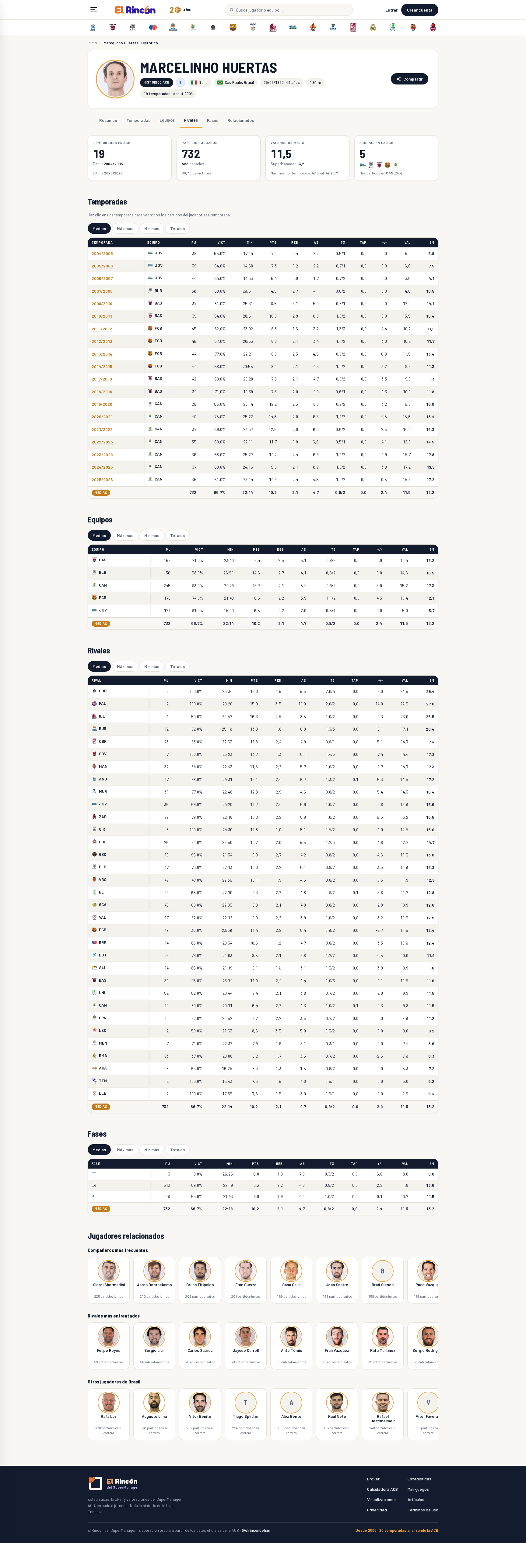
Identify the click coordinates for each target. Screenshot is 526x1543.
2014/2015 (102, 366)
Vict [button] (222, 242)
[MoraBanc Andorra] (93, 27)
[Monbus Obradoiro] (353, 27)
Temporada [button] (102, 242)
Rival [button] (96, 680)
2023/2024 (102, 454)
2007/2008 (102, 291)
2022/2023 (102, 441)
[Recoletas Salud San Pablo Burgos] (173, 27)
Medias (99, 228)
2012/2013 (102, 341)
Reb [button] (294, 242)
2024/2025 (102, 467)
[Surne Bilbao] (133, 27)
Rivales (191, 119)
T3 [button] (343, 242)
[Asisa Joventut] (293, 27)
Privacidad (377, 1509)
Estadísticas (419, 1478)
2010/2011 (102, 316)
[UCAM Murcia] (333, 27)
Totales (177, 228)
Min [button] (250, 242)
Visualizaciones (381, 1499)
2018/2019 (102, 391)
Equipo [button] (153, 242)
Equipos (167, 119)
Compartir (413, 78)
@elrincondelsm (256, 1530)
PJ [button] (193, 242)
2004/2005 (102, 253)
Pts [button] (273, 242)
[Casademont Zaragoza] (433, 27)
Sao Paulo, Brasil (239, 82)
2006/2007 (102, 278)
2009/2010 (102, 303)
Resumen (108, 119)
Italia (203, 82)
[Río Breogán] (153, 27)
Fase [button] (96, 1164)
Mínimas (151, 228)
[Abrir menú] (94, 10)
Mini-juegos (418, 1489)
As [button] (316, 242)
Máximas (125, 228)
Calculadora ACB (382, 1489)
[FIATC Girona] (253, 27)
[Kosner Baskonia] (113, 27)
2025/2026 (102, 479)
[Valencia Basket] (413, 27)
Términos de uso (423, 1509)
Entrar (391, 9)
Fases (212, 119)
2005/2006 (102, 265)
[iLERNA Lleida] (273, 27)
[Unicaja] (393, 27)
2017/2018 (102, 378)
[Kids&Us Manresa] (313, 27)
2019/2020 (102, 404)
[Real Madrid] (373, 27)
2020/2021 (102, 416)
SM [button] (432, 242)
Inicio (92, 42)
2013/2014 (102, 353)
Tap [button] (363, 242)
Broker (373, 1478)
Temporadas (138, 119)
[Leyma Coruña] (213, 27)
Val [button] (408, 242)
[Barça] (233, 27)
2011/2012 (102, 328)
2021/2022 (102, 429)
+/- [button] (384, 242)
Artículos (416, 1499)
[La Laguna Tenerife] (193, 27)
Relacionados (240, 119)
